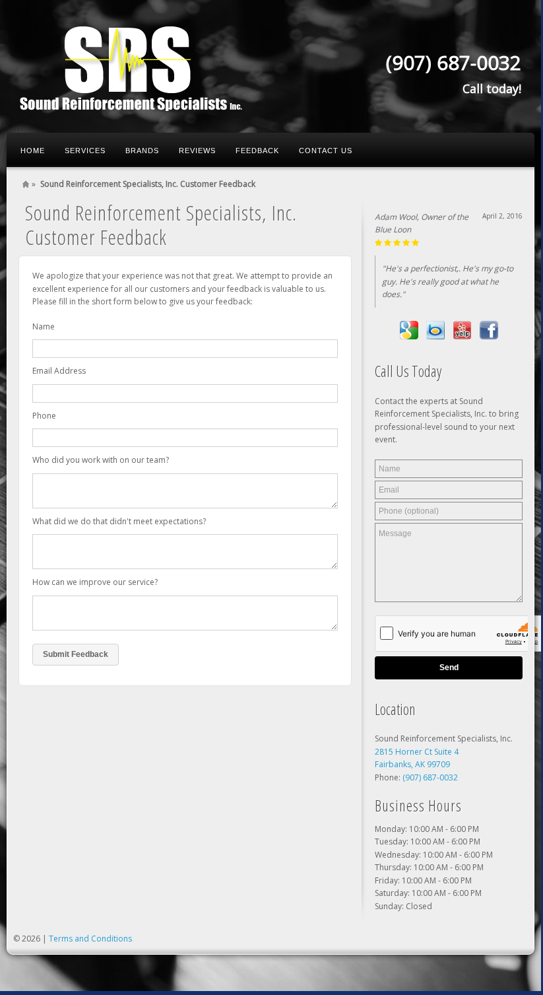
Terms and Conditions (90, 938)
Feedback (257, 150)
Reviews (197, 150)
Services (85, 150)
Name (43, 326)
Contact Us (325, 150)
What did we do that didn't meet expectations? (119, 521)
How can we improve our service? (95, 582)
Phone (44, 415)
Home (32, 150)
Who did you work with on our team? (100, 459)
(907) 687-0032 (430, 777)
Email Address (59, 370)
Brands (142, 150)
